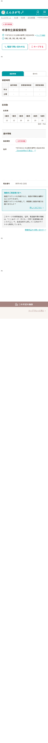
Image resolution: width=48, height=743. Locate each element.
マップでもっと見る (36, 310)
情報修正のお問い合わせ (34, 230)
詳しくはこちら (36, 207)
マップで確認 (40, 35)
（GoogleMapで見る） (25, 150)
